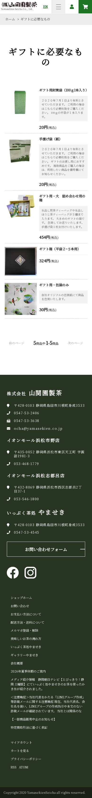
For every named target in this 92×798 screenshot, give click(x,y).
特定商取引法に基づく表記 (29, 727)
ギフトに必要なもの (35, 19)
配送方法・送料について (27, 622)
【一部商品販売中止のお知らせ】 (34, 719)
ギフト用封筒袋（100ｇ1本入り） (63, 90)
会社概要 (17, 663)
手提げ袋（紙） (50, 139)
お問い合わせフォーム (46, 549)
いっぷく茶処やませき (26, 647)
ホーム (10, 19)
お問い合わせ (20, 606)
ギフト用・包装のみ (54, 285)
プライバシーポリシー (26, 759)
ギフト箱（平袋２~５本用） (60, 249)
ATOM (23, 767)
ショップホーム (21, 597)
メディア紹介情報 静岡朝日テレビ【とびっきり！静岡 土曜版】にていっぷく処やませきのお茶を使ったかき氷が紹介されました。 (48, 684)
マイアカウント (21, 742)
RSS (14, 767)
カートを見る (20, 750)
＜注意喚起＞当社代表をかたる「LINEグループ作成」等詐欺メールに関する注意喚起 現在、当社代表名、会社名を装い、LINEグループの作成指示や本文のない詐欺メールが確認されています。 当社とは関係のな (48, 704)
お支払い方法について (26, 614)
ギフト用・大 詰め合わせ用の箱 (62, 198)
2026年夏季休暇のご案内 (28, 671)
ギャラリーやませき (24, 655)
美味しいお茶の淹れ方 (26, 638)
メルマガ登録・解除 (24, 630)
